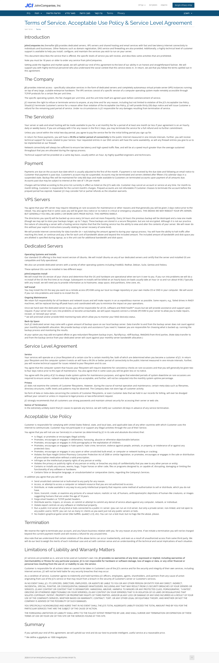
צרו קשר (98, 13)
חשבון (187, 13)
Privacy (121, 13)
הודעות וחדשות (53, 13)
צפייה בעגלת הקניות (183, 5)
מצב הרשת (85, 13)
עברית (141, 5)
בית (28, 13)
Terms (110, 13)
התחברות (153, 5)
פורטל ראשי (29, 29)
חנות (37, 13)
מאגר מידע (70, 13)
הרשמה (164, 5)
